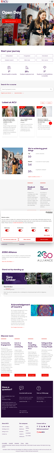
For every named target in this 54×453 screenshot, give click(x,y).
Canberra (21, 434)
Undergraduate (9, 55)
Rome (27, 430)
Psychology (21, 244)
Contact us (4, 434)
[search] (50, 2)
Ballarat (21, 426)
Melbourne (21, 436)
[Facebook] (37, 426)
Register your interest (6, 93)
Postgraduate (27, 55)
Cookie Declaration (18, 222)
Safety (26, 443)
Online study (27, 60)
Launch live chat (23, 401)
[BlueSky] (49, 426)
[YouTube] (44, 426)
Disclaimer (17, 443)
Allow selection (27, 239)
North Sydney (27, 427)
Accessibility (4, 443)
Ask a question (23, 411)
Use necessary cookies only (9, 239)
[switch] (20, 230)
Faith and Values (5, 426)
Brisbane (21, 431)
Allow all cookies (44, 239)
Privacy (22, 443)
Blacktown (21, 429)
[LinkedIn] (42, 426)
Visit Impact (31, 375)
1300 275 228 (24, 412)
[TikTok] (46, 426)
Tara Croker (8, 287)
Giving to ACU (5, 431)
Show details (47, 235)
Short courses (45, 60)
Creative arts (4, 244)
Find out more (5, 375)
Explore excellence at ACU (34, 176)
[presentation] (50, 123)
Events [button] (49, 103)
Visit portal (45, 375)
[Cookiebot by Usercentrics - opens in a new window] (46, 212)
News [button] (42, 103)
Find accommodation (20, 375)
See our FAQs (40, 401)
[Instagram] (39, 426)
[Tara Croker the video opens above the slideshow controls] (27, 278)
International (45, 55)
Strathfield (28, 433)
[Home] (6, 3)
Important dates (18, 93)
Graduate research (9, 60)
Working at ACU (5, 429)
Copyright (11, 443)
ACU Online (28, 435)
